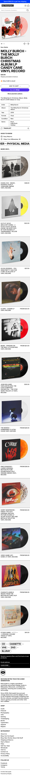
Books (3, 720)
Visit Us (3, 750)
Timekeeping (5, 718)
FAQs (2, 744)
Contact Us (4, 751)
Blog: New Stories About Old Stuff (12, 738)
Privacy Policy (5, 753)
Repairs (3, 726)
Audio (3, 709)
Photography (5, 713)
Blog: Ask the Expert (7, 736)
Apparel (3, 724)
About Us (4, 734)
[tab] (1, 43)
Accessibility (5, 755)
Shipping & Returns (7, 740)
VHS (2, 715)
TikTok (3, 767)
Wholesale (4, 748)
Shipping (3, 76)
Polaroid (3, 710)
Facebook (4, 763)
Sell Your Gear (5, 746)
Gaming (3, 716)
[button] (28, 5)
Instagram (4, 765)
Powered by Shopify (6, 773)
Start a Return (5, 742)
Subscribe (5, 665)
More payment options (15, 93)
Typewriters (4, 722)
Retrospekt (8, 771)
